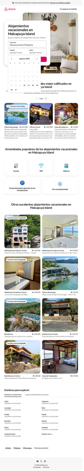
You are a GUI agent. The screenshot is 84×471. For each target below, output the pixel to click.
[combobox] (27, 45)
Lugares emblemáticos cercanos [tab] (37, 395)
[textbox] (18, 52)
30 (11, 90)
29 (37, 85)
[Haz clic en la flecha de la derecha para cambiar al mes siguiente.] (37, 58)
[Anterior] (36, 98)
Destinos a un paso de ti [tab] (13, 395)
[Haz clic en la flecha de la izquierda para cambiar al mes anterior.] (11, 58)
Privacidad (37, 467)
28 (33, 85)
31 (16, 90)
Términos (46, 467)
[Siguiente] (46, 98)
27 (29, 85)
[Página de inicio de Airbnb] (10, 9)
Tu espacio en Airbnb (68, 9)
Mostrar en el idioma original (60, 3)
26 (24, 85)
